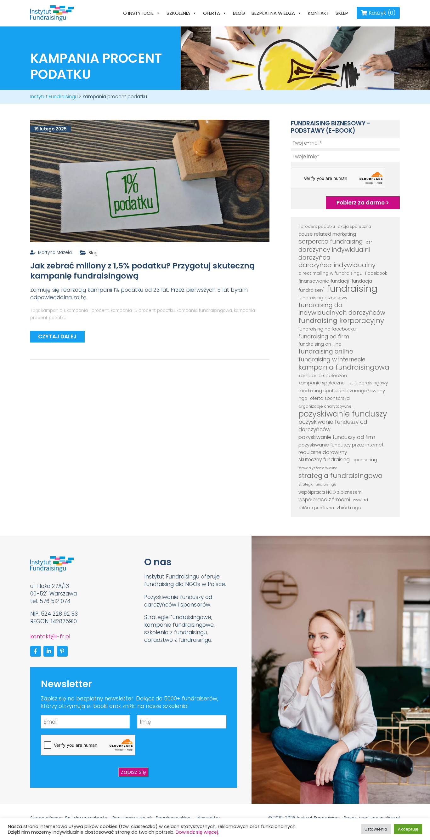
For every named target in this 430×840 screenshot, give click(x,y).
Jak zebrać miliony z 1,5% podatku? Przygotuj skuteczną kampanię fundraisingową (142, 270)
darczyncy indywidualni (334, 250)
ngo (302, 398)
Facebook (376, 273)
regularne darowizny (322, 452)
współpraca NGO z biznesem (330, 492)
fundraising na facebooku (327, 329)
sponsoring (365, 460)
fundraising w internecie (331, 359)
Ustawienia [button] (376, 829)
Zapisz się (133, 772)
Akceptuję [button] (408, 829)
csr (369, 242)
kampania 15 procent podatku (143, 311)
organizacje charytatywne (325, 406)
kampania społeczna (322, 375)
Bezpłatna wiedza (273, 13)
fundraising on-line (320, 344)
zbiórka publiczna (316, 507)
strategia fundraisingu (317, 484)
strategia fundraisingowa (340, 476)
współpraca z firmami (324, 499)
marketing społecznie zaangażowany (341, 390)
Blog (239, 13)
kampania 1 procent (88, 311)
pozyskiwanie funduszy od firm (336, 437)
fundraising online (325, 351)
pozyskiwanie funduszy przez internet (341, 444)
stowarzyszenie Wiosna (317, 468)
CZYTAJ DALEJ (57, 336)
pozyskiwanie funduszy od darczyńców (332, 425)
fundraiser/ (311, 290)
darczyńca (314, 258)
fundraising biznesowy (322, 298)
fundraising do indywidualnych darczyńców (341, 309)
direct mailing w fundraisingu (330, 273)
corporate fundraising (330, 241)
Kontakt (318, 13)
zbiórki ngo (349, 507)
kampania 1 (53, 311)
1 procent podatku (316, 226)
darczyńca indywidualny (337, 265)
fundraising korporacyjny (341, 321)
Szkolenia (178, 13)
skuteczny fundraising (324, 459)
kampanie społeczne (321, 383)
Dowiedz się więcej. (197, 832)
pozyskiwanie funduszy (342, 414)
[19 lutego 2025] (149, 180)
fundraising (352, 288)
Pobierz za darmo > (363, 202)
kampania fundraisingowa (204, 311)
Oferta (211, 13)
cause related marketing (327, 234)
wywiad (360, 500)
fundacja (362, 281)
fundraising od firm (323, 336)
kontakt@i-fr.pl (50, 636)
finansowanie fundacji (323, 281)
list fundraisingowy (368, 383)
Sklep (342, 13)
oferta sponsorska (330, 398)
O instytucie (138, 13)
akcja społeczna (354, 226)
